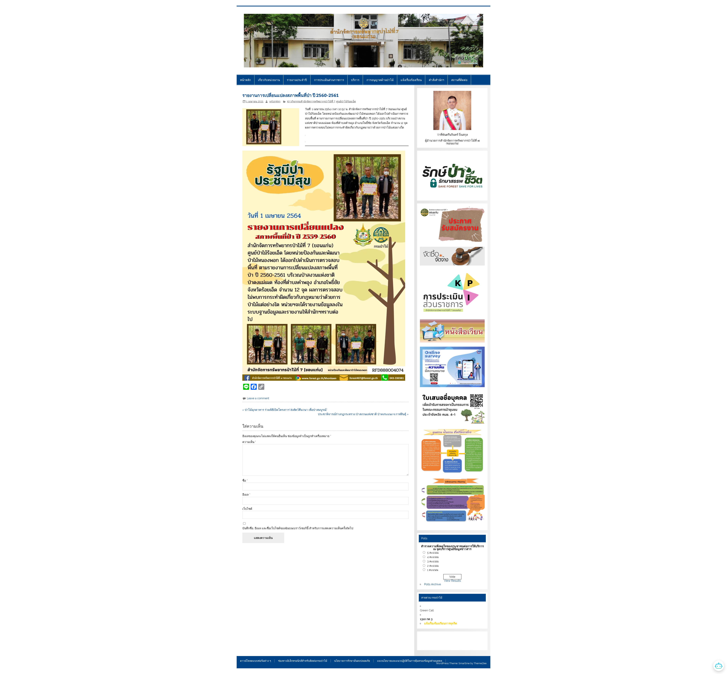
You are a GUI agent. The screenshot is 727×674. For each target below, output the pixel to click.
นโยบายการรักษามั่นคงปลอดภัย (352, 661)
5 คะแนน (432, 552)
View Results (452, 580)
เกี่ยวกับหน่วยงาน (269, 80)
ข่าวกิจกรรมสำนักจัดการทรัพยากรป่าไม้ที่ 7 (311, 101)
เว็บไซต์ (247, 508)
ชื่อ (245, 480)
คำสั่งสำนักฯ (436, 80)
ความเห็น (249, 442)
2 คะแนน (432, 565)
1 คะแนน (432, 570)
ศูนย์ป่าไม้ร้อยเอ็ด (346, 101)
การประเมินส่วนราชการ (329, 80)
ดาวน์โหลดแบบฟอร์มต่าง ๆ (255, 661)
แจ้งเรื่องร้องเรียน (411, 80)
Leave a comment (258, 398)
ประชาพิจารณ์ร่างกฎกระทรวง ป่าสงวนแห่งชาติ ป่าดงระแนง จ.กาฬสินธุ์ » (363, 414)
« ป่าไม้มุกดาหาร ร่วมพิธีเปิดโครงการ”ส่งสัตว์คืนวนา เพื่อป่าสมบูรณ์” (284, 410)
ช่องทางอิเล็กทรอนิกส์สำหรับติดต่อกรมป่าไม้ (302, 661)
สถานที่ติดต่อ (459, 80)
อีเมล (246, 494)
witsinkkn (274, 101)
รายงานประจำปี (297, 80)
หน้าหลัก (245, 80)
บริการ (355, 80)
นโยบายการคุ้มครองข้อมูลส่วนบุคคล (448, 645)
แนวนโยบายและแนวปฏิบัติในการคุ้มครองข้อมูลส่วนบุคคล (409, 661)
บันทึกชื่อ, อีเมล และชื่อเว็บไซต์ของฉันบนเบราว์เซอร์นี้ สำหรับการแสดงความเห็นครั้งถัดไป (297, 528)
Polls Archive (432, 584)
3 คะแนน (432, 561)
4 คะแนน (432, 557)
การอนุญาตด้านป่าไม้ (380, 80)
